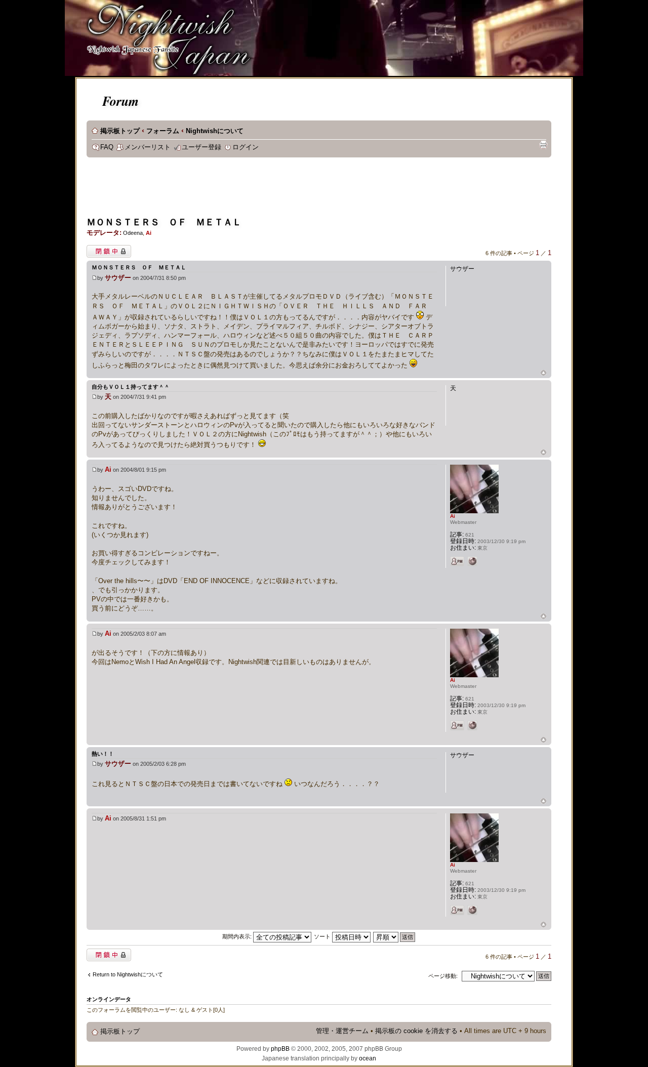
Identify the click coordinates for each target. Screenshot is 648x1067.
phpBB (280, 1049)
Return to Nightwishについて (128, 974)
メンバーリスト (148, 147)
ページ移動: (443, 976)
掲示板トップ (120, 131)
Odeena (133, 233)
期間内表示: (237, 936)
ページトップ (543, 373)
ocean (367, 1058)
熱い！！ (103, 754)
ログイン (245, 147)
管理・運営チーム (342, 1031)
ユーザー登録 (201, 147)
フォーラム (162, 131)
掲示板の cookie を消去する (416, 1031)
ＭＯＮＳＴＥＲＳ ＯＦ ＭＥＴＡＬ (164, 222)
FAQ (106, 147)
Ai (148, 233)
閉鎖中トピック (106, 249)
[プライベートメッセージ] (457, 561)
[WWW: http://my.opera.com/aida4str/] (472, 561)
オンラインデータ (109, 999)
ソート (323, 936)
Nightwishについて (215, 131)
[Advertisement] (271, 190)
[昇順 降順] (394, 936)
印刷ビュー (543, 144)
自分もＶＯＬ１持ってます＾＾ (131, 387)
